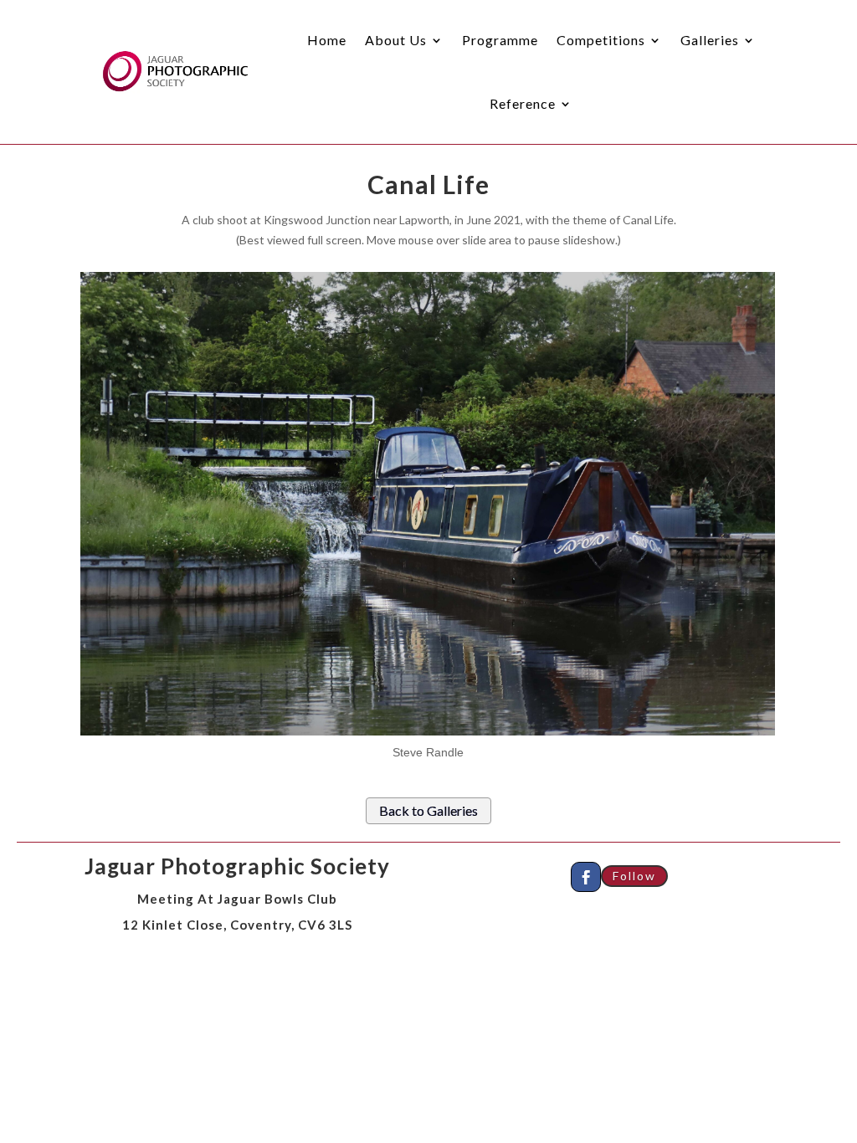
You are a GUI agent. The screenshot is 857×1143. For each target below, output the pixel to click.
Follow (634, 876)
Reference (523, 103)
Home (326, 40)
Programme (500, 40)
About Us (396, 40)
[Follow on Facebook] (586, 877)
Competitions (601, 40)
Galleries (709, 40)
